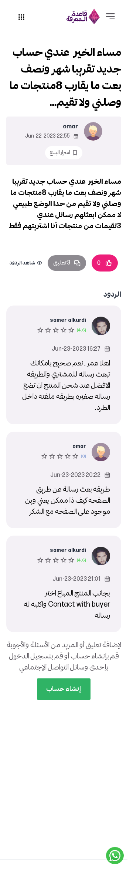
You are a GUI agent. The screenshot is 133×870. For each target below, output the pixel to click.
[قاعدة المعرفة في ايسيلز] (83, 16)
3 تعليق (61, 262)
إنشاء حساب (63, 689)
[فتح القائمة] (110, 17)
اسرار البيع (60, 152)
